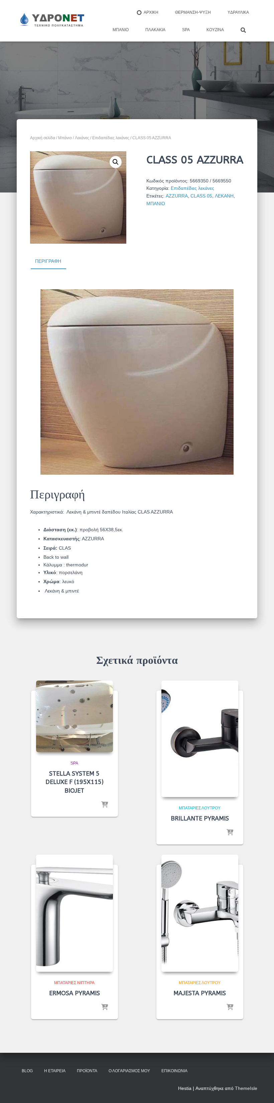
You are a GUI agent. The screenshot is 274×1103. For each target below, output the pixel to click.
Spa (186, 29)
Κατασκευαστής (61, 538)
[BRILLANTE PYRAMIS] (199, 739)
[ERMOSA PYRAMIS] (74, 913)
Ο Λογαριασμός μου (129, 1071)
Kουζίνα (215, 29)
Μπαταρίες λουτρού (200, 808)
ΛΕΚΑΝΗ (224, 196)
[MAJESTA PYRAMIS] (199, 913)
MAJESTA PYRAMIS (199, 993)
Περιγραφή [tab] (48, 261)
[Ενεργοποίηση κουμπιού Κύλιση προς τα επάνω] (260, 1089)
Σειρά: (51, 548)
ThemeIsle (246, 1088)
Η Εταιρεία (54, 1071)
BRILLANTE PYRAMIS (200, 818)
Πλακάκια (155, 29)
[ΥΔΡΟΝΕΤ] (51, 20)
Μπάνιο (121, 29)
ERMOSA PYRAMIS (74, 993)
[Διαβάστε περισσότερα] (104, 805)
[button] (116, 162)
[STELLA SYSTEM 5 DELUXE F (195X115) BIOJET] (74, 716)
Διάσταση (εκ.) (60, 529)
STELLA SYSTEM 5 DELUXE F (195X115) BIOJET (74, 782)
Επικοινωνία (174, 1071)
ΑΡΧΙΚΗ (151, 12)
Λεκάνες (82, 138)
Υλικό (49, 572)
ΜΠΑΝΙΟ (155, 203)
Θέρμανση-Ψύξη (193, 12)
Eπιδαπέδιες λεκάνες (110, 138)
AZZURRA (177, 196)
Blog (27, 1071)
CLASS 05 (201, 196)
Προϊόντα (87, 1071)
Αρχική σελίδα (42, 138)
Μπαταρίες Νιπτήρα (74, 982)
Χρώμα (51, 581)
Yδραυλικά (238, 12)
